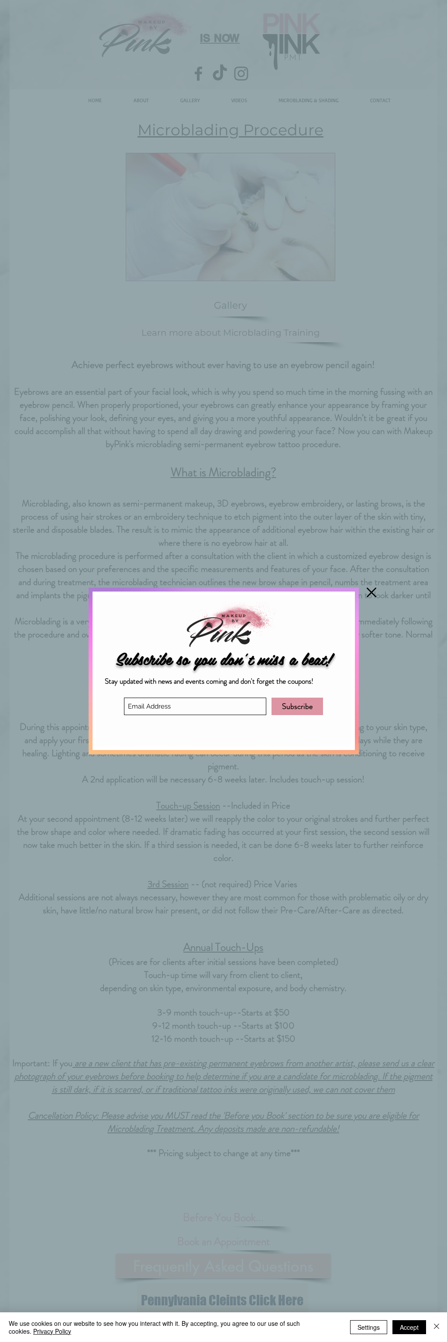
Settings (369, 1327)
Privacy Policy (52, 1331)
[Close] (436, 1327)
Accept (409, 1327)
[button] (371, 592)
